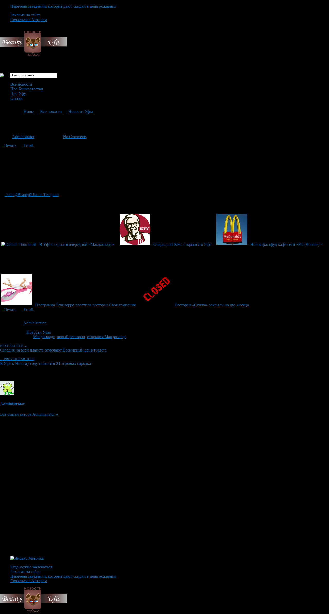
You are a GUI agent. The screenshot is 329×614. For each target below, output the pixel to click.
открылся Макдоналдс (106, 337)
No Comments (75, 136)
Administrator (23, 136)
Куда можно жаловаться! (31, 567)
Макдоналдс (44, 337)
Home (29, 111)
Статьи (16, 98)
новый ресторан (71, 337)
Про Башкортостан (26, 89)
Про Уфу (18, 93)
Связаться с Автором (28, 19)
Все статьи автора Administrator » (29, 414)
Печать (9, 145)
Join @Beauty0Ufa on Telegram (32, 194)
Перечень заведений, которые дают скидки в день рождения (63, 6)
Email (27, 145)
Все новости (21, 84)
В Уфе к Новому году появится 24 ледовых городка (45, 361)
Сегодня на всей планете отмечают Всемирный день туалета (53, 348)
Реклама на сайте (25, 15)
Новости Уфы (80, 111)
